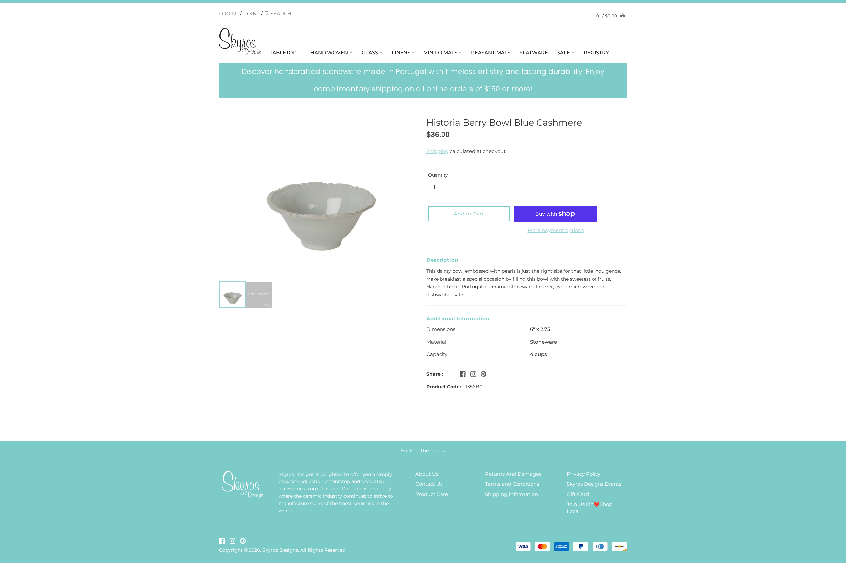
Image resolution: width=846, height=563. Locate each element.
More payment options (556, 230)
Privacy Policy (583, 474)
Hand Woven (329, 53)
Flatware (533, 53)
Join (250, 13)
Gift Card (578, 494)
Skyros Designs (280, 550)
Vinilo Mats (441, 53)
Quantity (438, 175)
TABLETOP (284, 53)
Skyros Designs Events (594, 484)
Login (227, 13)
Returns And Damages (513, 474)
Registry (596, 53)
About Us (426, 474)
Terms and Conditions (512, 484)
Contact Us (428, 484)
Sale (564, 53)
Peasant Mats (490, 53)
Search (280, 13)
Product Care (431, 494)
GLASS (370, 53)
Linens (402, 53)
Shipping (437, 151)
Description (442, 260)
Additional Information (457, 318)
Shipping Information (511, 494)
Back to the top (421, 450)
